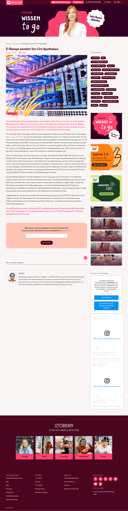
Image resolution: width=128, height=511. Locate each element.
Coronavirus (38, 478)
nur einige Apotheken (16, 137)
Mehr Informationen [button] (106, 293)
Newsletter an (64, 230)
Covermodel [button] (111, 73)
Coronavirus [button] (97, 73)
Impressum (9, 489)
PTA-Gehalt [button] (107, 93)
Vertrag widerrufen (12, 499)
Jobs (7, 481)
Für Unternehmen (69, 481)
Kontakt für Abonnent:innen (14, 478)
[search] (107, 2)
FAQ (7, 485)
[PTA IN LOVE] (14, 2)
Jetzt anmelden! (46, 242)
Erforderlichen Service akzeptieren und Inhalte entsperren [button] (106, 306)
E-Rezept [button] (95, 77)
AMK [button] (103, 58)
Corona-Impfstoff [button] (110, 69)
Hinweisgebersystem (12, 496)
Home (10, 44)
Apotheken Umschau (62, 2)
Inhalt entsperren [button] (106, 297)
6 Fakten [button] (95, 58)
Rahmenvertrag (39, 489)
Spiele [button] (94, 105)
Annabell (24, 52)
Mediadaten (78, 2)
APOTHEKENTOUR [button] (98, 65)
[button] (64, 21)
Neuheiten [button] (111, 89)
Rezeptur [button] (96, 101)
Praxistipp (16, 44)
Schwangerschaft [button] (110, 101)
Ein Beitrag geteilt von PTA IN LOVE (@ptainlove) (108, 358)
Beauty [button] (111, 65)
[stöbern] (25, 448)
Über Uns (67, 485)
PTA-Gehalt (38, 485)
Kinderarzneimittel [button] (100, 85)
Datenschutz (10, 492)
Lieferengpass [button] (98, 89)
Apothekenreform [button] (99, 62)
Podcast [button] (95, 93)
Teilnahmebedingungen (71, 478)
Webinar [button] (103, 105)
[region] (64, 21)
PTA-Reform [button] (96, 97)
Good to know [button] (108, 77)
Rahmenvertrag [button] (111, 97)
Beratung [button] (96, 69)
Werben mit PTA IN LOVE (71, 489)
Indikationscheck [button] (99, 81)
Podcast (37, 481)
